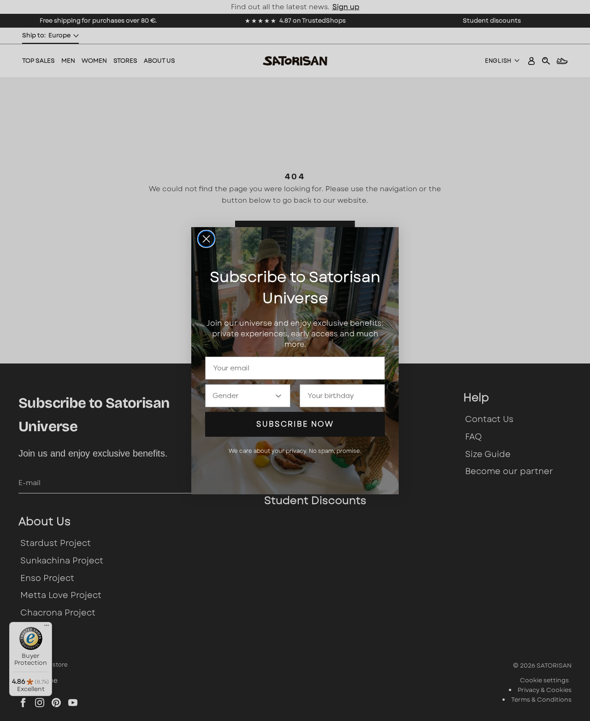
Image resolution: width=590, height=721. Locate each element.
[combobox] (243, 396)
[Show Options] (278, 396)
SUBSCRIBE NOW (295, 424)
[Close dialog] (206, 239)
